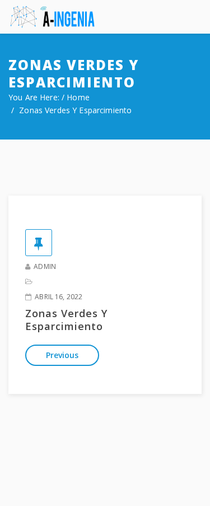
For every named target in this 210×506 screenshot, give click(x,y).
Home (78, 97)
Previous (62, 355)
